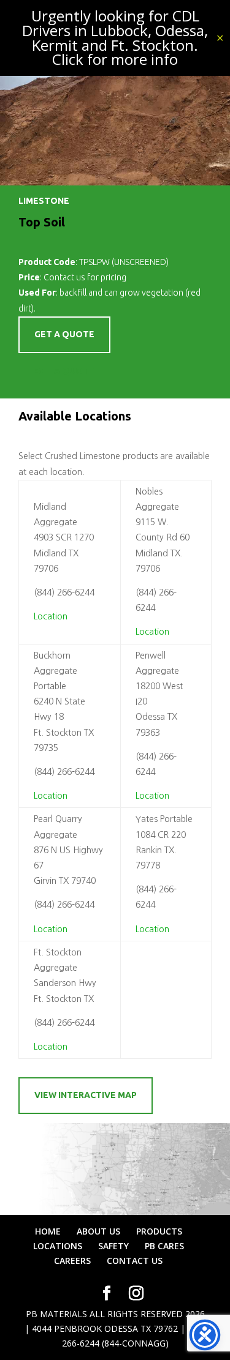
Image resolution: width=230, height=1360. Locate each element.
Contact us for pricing (85, 277)
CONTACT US (135, 1260)
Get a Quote (64, 371)
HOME (48, 1231)
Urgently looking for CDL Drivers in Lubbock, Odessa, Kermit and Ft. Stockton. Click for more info (115, 37)
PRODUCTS (159, 1231)
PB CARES (164, 1246)
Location (50, 616)
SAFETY (113, 1246)
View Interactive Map (85, 1095)
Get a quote (64, 334)
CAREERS (72, 1260)
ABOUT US (98, 1231)
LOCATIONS (57, 1246)
